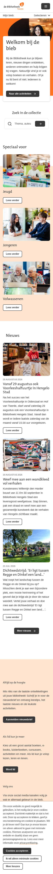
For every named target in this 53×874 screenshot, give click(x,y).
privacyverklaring (28, 843)
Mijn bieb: (8, 15)
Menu (45, 6)
